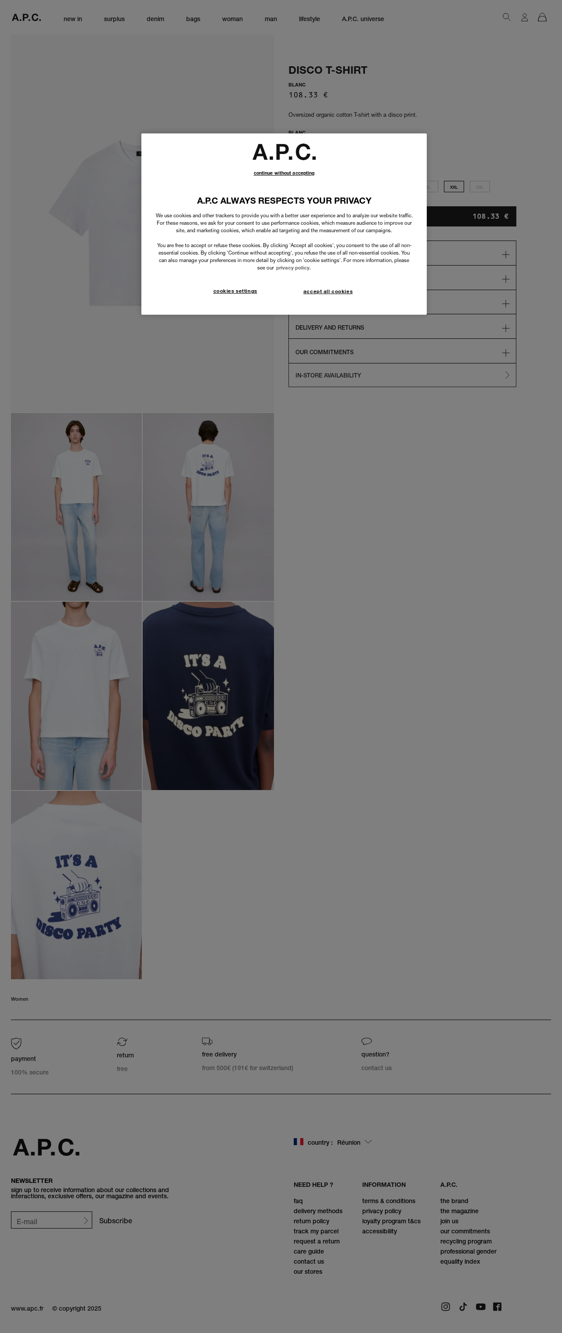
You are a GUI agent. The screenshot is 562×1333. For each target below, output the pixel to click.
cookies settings (235, 291)
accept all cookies (328, 291)
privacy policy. (293, 268)
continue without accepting (284, 173)
